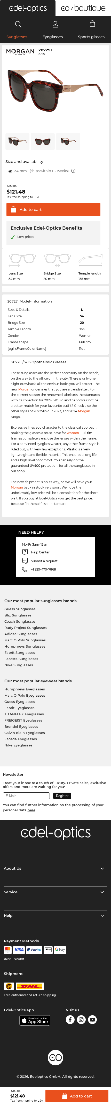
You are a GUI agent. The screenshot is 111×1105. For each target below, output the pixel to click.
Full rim (85, 342)
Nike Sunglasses (18, 665)
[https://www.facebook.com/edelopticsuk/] (70, 1020)
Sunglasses (16, 37)
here (31, 810)
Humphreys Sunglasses (24, 646)
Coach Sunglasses (20, 621)
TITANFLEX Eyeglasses (24, 714)
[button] (28, 8)
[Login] (55, 24)
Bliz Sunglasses (17, 615)
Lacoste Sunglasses (21, 659)
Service (11, 892)
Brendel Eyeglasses (21, 726)
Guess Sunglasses (20, 609)
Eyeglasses (53, 37)
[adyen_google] (60, 950)
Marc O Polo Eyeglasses (24, 695)
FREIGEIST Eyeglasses (23, 720)
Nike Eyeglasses (18, 745)
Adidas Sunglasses (20, 634)
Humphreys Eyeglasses (24, 689)
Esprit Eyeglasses (19, 708)
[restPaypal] (34, 950)
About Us (12, 868)
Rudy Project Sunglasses (25, 628)
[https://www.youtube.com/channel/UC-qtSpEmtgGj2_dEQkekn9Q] (92, 1020)
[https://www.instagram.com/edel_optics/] (81, 1020)
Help (8, 915)
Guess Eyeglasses (19, 701)
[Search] (18, 24)
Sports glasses (91, 37)
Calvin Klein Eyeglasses (24, 733)
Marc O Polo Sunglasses (25, 640)
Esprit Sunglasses (19, 652)
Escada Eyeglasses (20, 739)
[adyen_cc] (8, 950)
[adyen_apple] (48, 950)
